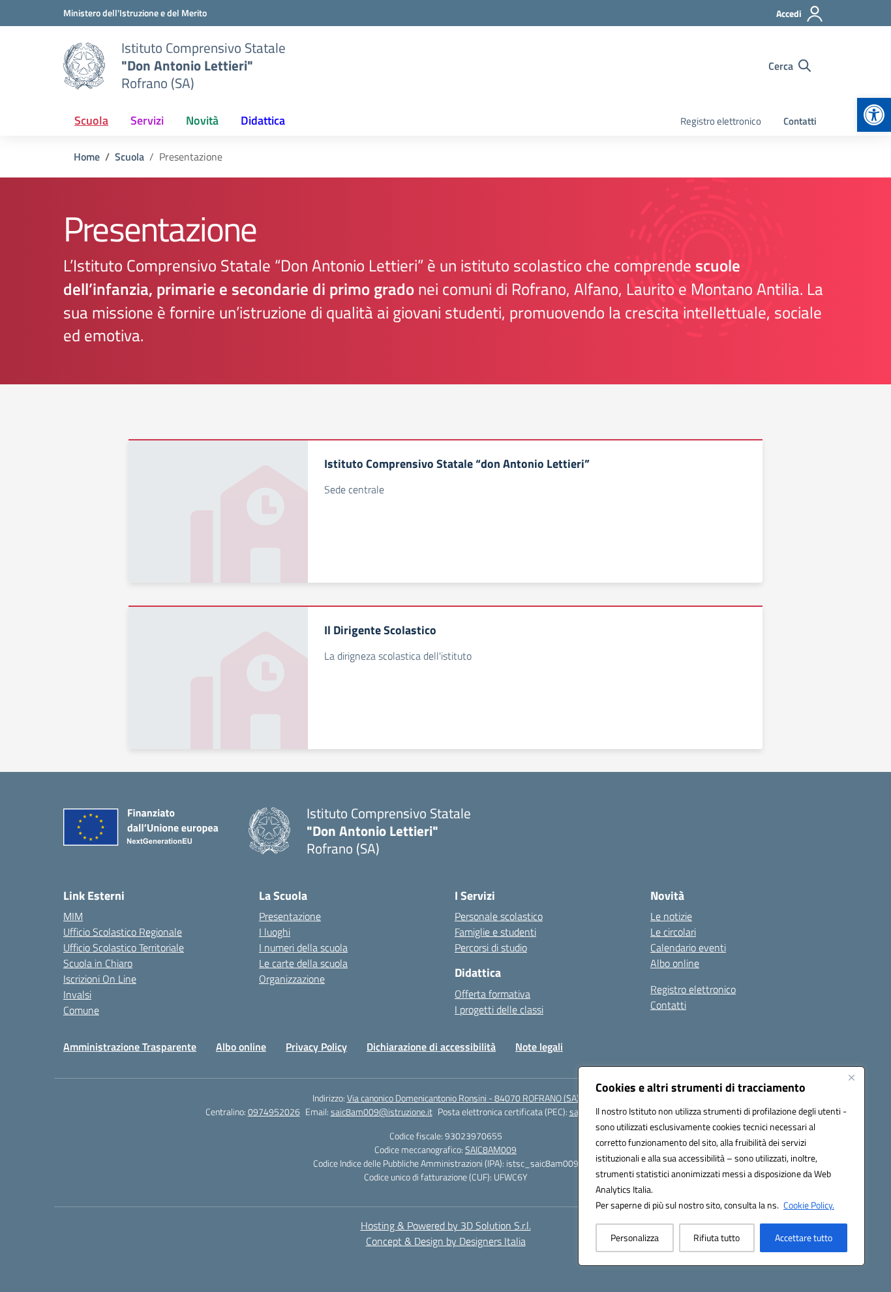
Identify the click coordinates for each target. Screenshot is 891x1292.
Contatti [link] (800, 121)
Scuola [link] (91, 120)
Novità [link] (202, 120)
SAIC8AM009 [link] (491, 1149)
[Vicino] (851, 1077)
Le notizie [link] (671, 916)
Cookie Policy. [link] (808, 1205)
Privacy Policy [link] (316, 1046)
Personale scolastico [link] (499, 916)
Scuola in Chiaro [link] (97, 963)
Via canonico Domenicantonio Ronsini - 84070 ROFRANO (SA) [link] (463, 1098)
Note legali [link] (539, 1046)
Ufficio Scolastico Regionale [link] (122, 932)
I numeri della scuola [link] (303, 947)
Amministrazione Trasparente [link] (129, 1046)
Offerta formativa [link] (492, 994)
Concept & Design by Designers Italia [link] (446, 1241)
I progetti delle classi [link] (499, 1009)
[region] (721, 1166)
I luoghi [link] (274, 932)
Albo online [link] (674, 963)
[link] (874, 115)
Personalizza (635, 1237)
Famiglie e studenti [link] (495, 932)
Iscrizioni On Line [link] (99, 979)
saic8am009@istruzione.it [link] (381, 1111)
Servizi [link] (147, 120)
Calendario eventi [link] (688, 947)
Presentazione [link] (290, 916)
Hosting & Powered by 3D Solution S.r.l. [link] (446, 1225)
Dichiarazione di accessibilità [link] (431, 1046)
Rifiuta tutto (716, 1237)
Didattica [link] (263, 120)
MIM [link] (73, 916)
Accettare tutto (803, 1237)
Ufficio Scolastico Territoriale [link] (123, 947)
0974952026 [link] (274, 1111)
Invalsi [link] (77, 994)
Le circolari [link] (673, 932)
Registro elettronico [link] (720, 121)
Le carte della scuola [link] (303, 963)
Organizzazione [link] (292, 979)
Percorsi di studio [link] (491, 947)
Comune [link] (81, 1010)
